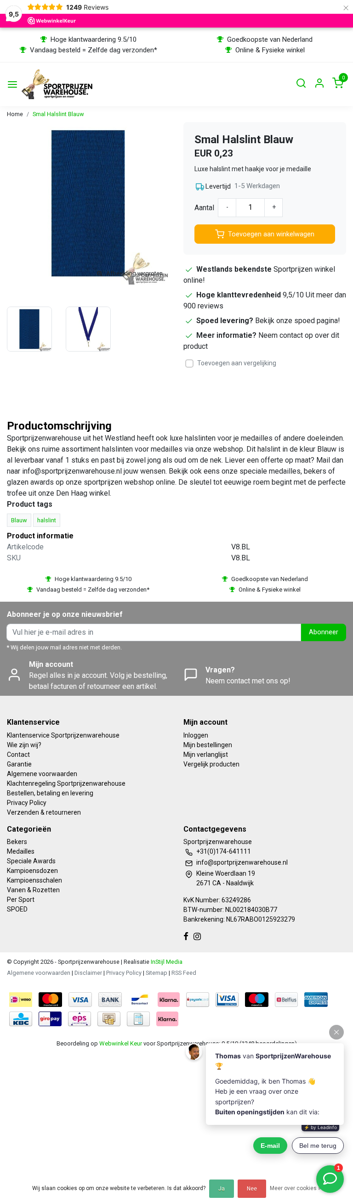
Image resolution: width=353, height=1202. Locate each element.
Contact (18, 754)
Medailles (20, 851)
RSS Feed (183, 972)
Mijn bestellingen (207, 745)
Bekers (17, 841)
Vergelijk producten (211, 764)
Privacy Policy (26, 802)
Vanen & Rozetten (33, 890)
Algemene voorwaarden (42, 773)
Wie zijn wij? (24, 745)
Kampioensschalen (34, 880)
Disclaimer (88, 972)
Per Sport (20, 899)
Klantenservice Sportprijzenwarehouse (63, 735)
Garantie (19, 764)
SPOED (17, 909)
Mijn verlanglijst (205, 754)
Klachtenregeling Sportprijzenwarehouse (66, 783)
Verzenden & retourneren (44, 812)
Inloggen (195, 735)
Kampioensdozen (32, 870)
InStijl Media (165, 961)
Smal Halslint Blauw (58, 114)
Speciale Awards (31, 861)
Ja (221, 1188)
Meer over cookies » (295, 1188)
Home (15, 114)
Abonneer (323, 632)
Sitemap (156, 972)
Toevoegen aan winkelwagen (271, 234)
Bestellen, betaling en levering (50, 793)
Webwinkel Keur (120, 1043)
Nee (252, 1188)
